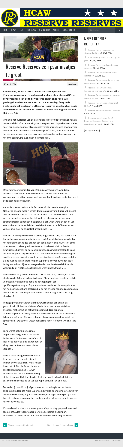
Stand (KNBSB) (69, 29)
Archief (56, 29)
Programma (31, 29)
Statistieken (44, 29)
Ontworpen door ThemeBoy (108, 441)
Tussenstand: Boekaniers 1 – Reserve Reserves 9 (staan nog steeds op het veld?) (99, 121)
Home (5, 29)
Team (21, 29)
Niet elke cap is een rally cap (62, 425)
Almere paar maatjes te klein (19, 425)
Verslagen (72, 84)
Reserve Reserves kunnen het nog (104, 110)
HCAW (13, 29)
